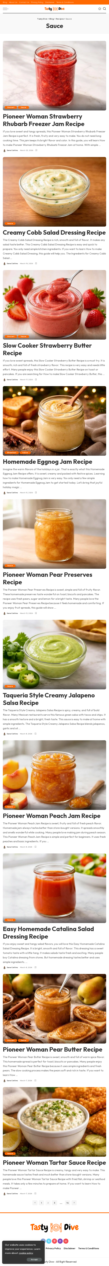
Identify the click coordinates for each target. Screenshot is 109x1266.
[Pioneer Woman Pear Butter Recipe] (54, 1008)
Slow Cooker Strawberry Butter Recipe (47, 349)
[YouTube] (65, 1241)
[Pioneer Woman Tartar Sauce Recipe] (54, 1121)
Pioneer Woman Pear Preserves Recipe (47, 578)
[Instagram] (60, 1241)
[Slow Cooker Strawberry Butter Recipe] (54, 304)
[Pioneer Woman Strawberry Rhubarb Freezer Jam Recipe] (54, 75)
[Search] (104, 9)
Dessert (10, 107)
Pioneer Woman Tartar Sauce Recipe (54, 1162)
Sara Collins (12, 150)
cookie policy (26, 1252)
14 (68, 1203)
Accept (34, 1260)
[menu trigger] (6, 9)
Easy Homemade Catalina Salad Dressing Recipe (48, 932)
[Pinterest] (54, 1241)
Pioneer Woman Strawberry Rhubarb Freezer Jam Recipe (43, 120)
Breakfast (11, 453)
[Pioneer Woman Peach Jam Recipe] (54, 775)
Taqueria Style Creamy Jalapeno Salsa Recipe (49, 698)
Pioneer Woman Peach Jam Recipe (51, 815)
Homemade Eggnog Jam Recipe (47, 461)
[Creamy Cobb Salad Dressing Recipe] (54, 191)
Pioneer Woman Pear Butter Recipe (52, 1049)
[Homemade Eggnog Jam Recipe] (54, 420)
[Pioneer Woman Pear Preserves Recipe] (54, 534)
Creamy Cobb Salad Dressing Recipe (54, 232)
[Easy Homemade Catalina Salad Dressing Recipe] (54, 888)
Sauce (23, 107)
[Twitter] (48, 1241)
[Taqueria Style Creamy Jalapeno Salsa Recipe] (54, 654)
